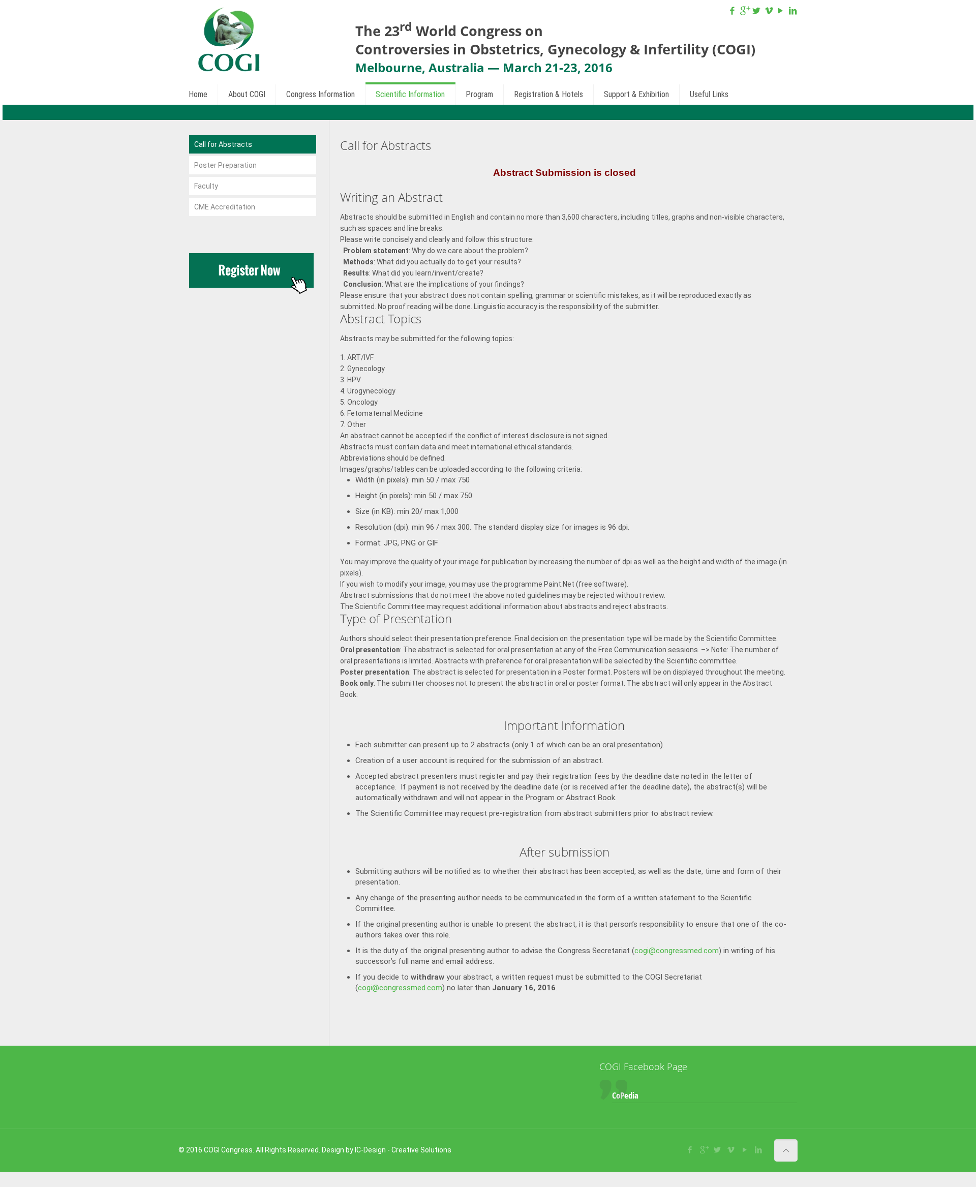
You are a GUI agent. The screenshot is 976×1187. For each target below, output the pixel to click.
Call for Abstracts (223, 144)
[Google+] (745, 11)
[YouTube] (781, 11)
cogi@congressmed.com (676, 950)
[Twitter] (756, 11)
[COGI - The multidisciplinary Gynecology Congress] (228, 40)
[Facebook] (732, 11)
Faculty (206, 186)
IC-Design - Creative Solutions (403, 1150)
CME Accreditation (224, 207)
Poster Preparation (225, 165)
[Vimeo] (768, 11)
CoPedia (625, 1095)
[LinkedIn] (793, 11)
